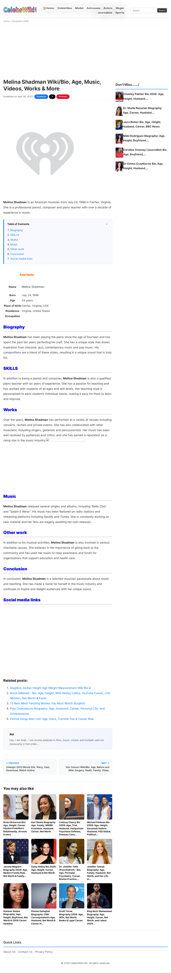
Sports (120, 12)
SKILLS (14, 235)
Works (14, 239)
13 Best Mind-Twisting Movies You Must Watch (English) (47, 703)
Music (14, 244)
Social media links (21, 258)
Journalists (105, 12)
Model (79, 8)
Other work (17, 249)
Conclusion (17, 254)
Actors (108, 8)
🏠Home (48, 8)
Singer (120, 8)
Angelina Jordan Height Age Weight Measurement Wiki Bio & (50, 688)
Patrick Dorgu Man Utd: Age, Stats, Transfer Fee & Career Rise (52, 719)
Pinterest (63, 96)
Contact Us (25, 951)
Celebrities (64, 8)
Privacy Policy (44, 951)
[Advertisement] (85, 51)
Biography (16, 230)
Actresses (93, 8)
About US (9, 951)
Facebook (41, 96)
